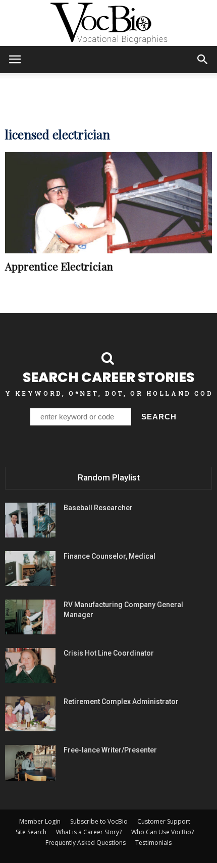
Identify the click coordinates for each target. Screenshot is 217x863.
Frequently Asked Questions (85, 842)
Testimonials (153, 842)
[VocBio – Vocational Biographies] (108, 23)
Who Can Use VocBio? (162, 832)
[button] (203, 59)
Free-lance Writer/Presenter (110, 750)
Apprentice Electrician (59, 266)
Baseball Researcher (98, 508)
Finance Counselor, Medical (109, 556)
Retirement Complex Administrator (121, 701)
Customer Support (163, 821)
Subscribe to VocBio (99, 821)
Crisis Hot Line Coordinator (109, 653)
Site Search (31, 832)
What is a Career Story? (89, 832)
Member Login (40, 821)
